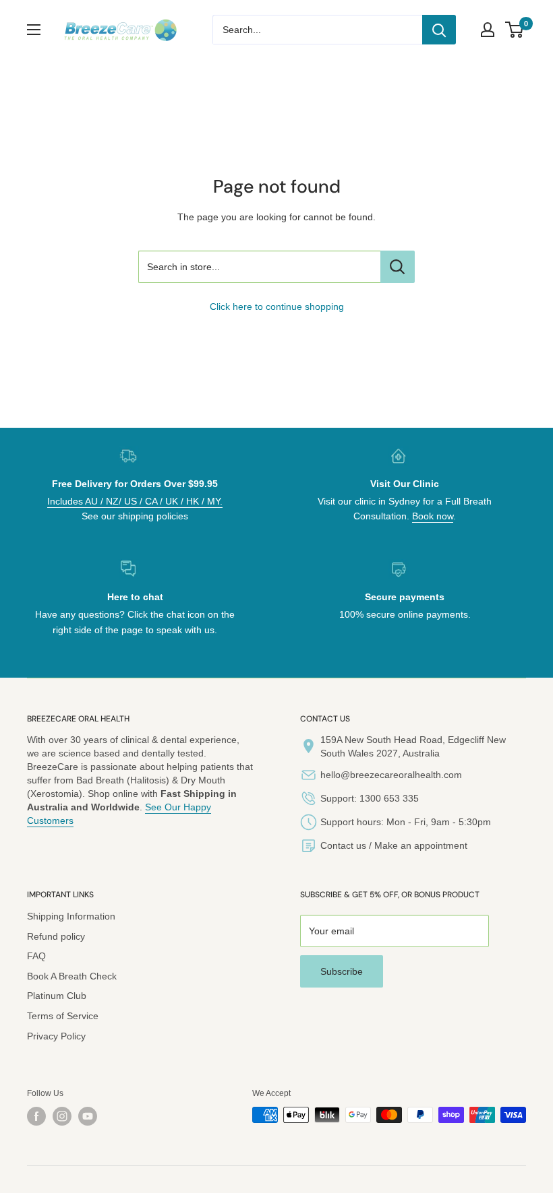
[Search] (439, 29)
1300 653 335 (389, 798)
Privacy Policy (56, 1036)
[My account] (487, 29)
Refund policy (56, 936)
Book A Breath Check (72, 976)
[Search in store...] (397, 267)
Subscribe (341, 971)
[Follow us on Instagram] (62, 1116)
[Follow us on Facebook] (36, 1116)
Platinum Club (56, 995)
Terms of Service (62, 1015)
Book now (432, 516)
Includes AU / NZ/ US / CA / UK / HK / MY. (135, 501)
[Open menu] (33, 29)
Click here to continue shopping (277, 306)
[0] (514, 30)
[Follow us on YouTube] (87, 1116)
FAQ (36, 955)
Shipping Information (71, 916)
